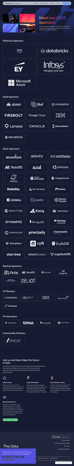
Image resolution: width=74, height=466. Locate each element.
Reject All (20, 456)
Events (58, 3)
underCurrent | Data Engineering (62, 443)
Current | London (66, 440)
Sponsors (52, 3)
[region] (18, 456)
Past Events (67, 446)
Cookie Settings (53, 458)
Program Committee (44, 3)
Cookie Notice (26, 454)
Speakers (36, 3)
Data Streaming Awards (64, 449)
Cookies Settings (8, 459)
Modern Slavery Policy (43, 458)
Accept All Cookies (8, 456)
